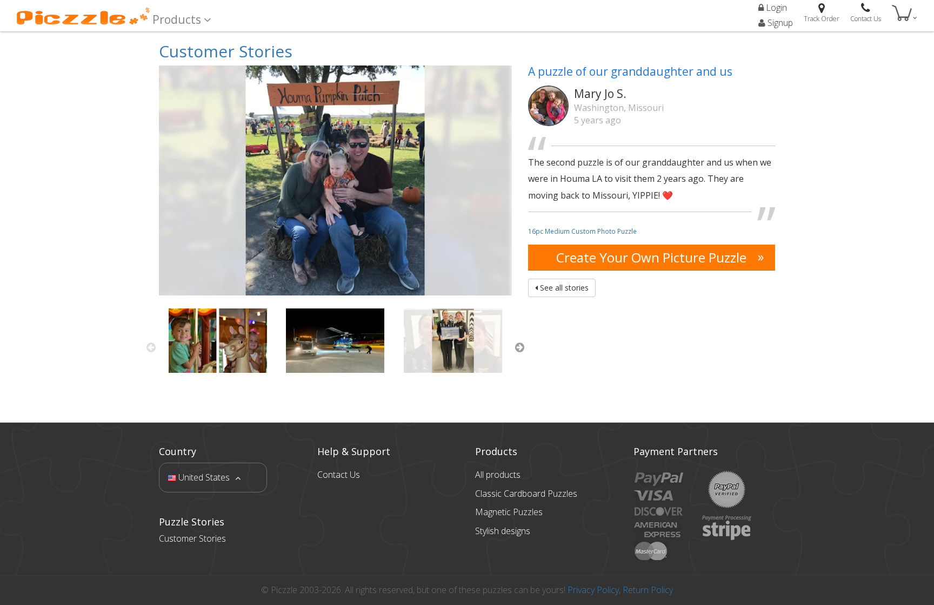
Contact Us (338, 475)
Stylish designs (502, 531)
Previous (150, 347)
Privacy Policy (593, 590)
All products (498, 475)
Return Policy (648, 590)
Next (520, 347)
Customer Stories (225, 51)
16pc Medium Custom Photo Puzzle (582, 231)
